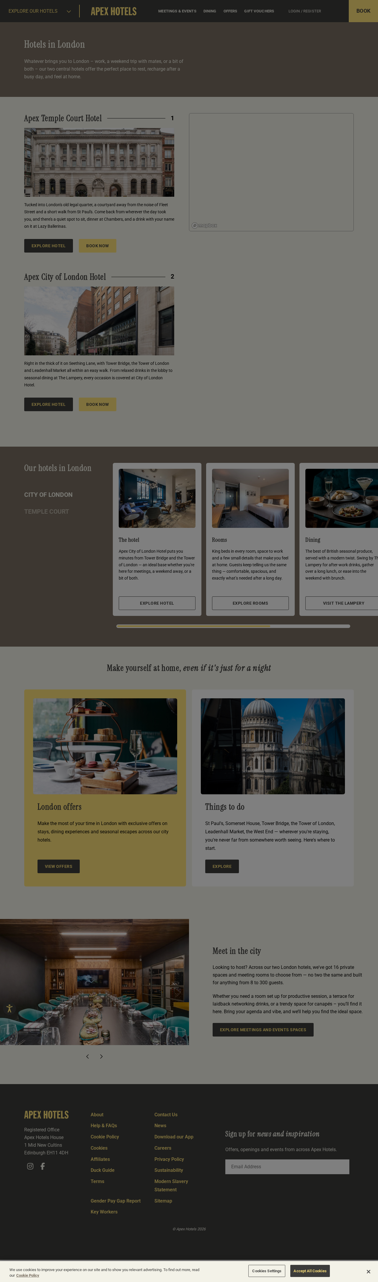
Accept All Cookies (310, 1271)
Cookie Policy (27, 1275)
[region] (189, 1271)
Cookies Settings (266, 1271)
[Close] (368, 1271)
